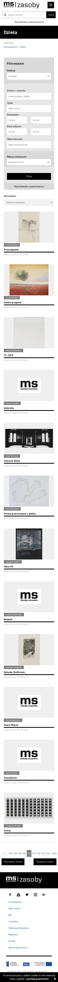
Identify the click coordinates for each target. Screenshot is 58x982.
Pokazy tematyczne (16, 156)
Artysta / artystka (16, 90)
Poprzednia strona (13, 861)
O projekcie (13, 921)
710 (20, 853)
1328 (54, 853)
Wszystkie (13, 76)
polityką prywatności (38, 978)
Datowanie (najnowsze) (15, 202)
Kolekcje (11, 70)
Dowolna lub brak (16, 162)
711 (24, 853)
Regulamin (13, 934)
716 (47, 853)
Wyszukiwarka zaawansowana (29, 21)
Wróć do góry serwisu (19, 947)
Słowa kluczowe (15, 139)
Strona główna (10, 47)
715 (43, 853)
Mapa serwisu (14, 908)
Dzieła (22, 47)
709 (15, 853)
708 (10, 853)
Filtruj (29, 176)
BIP (10, 915)
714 (38, 853)
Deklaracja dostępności (19, 928)
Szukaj (51, 15)
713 (34, 853)
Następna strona (45, 861)
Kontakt (12, 941)
